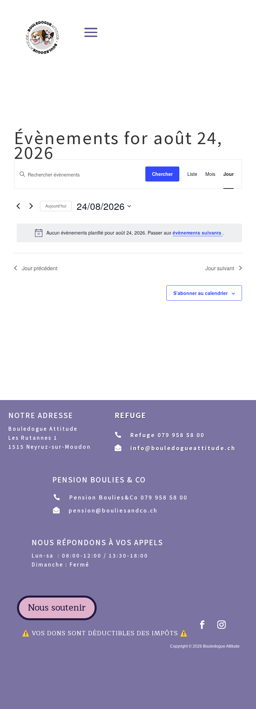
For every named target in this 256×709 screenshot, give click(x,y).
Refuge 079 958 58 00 (167, 435)
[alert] (129, 233)
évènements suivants (198, 232)
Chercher (162, 173)
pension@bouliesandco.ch (113, 510)
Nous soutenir (57, 607)
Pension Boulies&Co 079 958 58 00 (128, 497)
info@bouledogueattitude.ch (183, 448)
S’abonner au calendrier (200, 293)
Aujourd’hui (55, 206)
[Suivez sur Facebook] (202, 625)
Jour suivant (219, 268)
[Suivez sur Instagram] (221, 625)
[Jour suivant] (31, 206)
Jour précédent (39, 268)
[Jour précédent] (18, 206)
